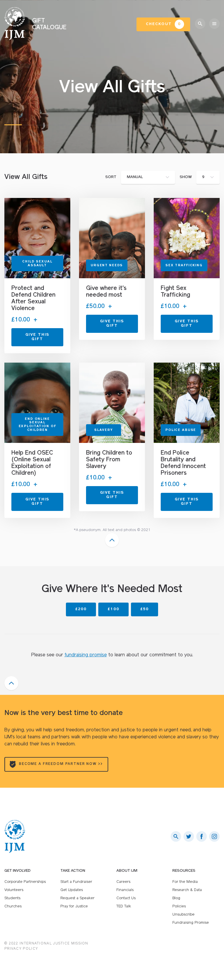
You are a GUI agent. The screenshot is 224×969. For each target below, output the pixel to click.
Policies (179, 906)
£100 (113, 609)
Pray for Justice (74, 906)
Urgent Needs (107, 265)
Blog (176, 898)
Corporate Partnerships (25, 882)
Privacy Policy (21, 949)
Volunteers (13, 890)
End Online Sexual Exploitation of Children (37, 424)
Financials (125, 890)
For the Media (185, 882)
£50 (144, 609)
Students (12, 898)
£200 (81, 609)
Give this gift (37, 337)
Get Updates (71, 890)
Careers (123, 882)
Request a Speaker (77, 898)
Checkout (163, 24)
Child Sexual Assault (37, 263)
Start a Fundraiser (76, 882)
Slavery (103, 430)
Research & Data (187, 890)
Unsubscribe (183, 914)
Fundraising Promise (190, 923)
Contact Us (126, 898)
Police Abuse (180, 430)
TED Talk (123, 906)
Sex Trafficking (184, 265)
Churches (13, 906)
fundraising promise (85, 655)
